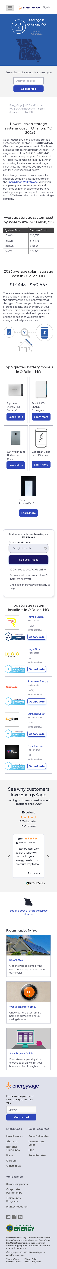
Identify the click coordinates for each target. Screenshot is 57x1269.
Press (9, 1155)
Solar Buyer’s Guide (21, 1053)
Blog (31, 1150)
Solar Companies (17, 1184)
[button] (9, 857)
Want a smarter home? (22, 1006)
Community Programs (13, 1199)
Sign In (46, 7)
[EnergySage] (22, 1088)
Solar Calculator (38, 1136)
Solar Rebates (37, 1155)
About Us (12, 1141)
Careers (11, 1160)
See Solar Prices (28, 559)
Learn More (16, 416)
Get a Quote (37, 636)
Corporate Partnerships (14, 1191)
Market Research (17, 1206)
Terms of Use (12, 1259)
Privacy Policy (31, 1259)
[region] (28, 857)
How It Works (14, 1136)
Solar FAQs (16, 959)
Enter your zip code (20, 542)
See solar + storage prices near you (28, 72)
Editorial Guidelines (13, 1148)
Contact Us (13, 1165)
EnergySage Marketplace (23, 182)
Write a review (35, 629)
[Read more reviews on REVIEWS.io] (35, 883)
